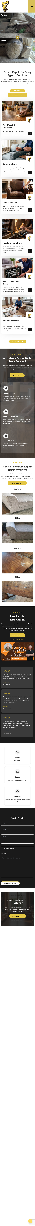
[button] (17, 651)
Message (3, 853)
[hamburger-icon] (32, 6)
